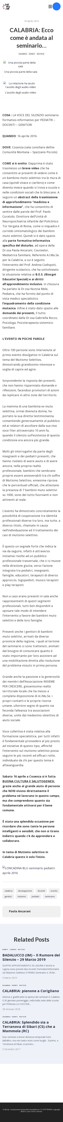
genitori (8, 896)
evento (54, 890)
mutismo (22, 896)
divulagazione (25, 890)
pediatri (35, 896)
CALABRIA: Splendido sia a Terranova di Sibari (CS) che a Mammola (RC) (28, 1026)
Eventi (32, 54)
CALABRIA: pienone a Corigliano (30, 990)
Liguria (13, 949)
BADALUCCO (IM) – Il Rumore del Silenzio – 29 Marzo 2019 (31, 957)
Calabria (23, 54)
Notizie (40, 54)
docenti (41, 890)
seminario (50, 896)
